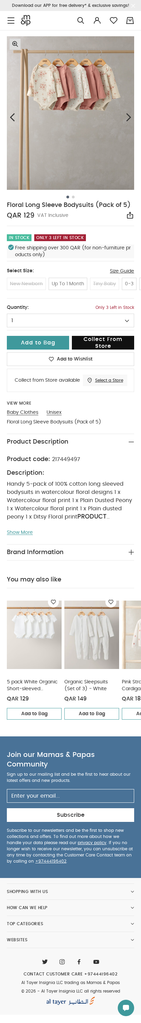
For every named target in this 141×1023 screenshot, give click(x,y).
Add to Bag (34, 713)
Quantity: (18, 307)
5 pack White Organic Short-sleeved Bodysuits (32, 686)
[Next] (128, 117)
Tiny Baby (104, 283)
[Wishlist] (53, 601)
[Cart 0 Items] (130, 20)
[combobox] (70, 320)
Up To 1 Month (68, 283)
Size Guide (122, 271)
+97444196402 (50, 861)
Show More (20, 532)
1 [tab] (67, 197)
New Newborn (26, 283)
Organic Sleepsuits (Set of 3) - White (86, 685)
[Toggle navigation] (11, 20)
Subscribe (71, 815)
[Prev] (12, 117)
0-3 (129, 283)
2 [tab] (73, 197)
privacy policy (92, 843)
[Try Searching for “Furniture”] (81, 20)
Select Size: (20, 270)
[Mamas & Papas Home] (25, 20)
